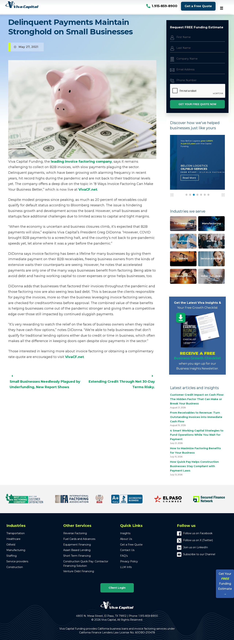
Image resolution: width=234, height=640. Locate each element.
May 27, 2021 (28, 47)
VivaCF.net (87, 190)
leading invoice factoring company (81, 162)
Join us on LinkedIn (195, 547)
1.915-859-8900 (164, 6)
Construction (183, 276)
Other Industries (211, 276)
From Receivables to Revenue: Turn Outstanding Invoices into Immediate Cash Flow (196, 417)
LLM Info (126, 567)
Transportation (183, 223)
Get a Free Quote (198, 6)
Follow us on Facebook (197, 533)
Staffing (211, 241)
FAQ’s (124, 555)
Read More (182, 177)
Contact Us (127, 550)
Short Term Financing (77, 555)
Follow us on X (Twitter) (198, 540)
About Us (126, 539)
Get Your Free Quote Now (197, 104)
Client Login (117, 587)
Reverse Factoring (75, 533)
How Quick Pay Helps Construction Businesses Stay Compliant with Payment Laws (194, 466)
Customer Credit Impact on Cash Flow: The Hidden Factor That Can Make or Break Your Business (197, 399)
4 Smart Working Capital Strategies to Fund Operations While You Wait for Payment (196, 435)
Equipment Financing (77, 544)
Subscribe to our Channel (199, 554)
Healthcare (183, 241)
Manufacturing (211, 223)
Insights (125, 533)
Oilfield (183, 258)
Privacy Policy (129, 561)
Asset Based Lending (76, 550)
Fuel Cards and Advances (79, 539)
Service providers (211, 258)
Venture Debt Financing (78, 571)
